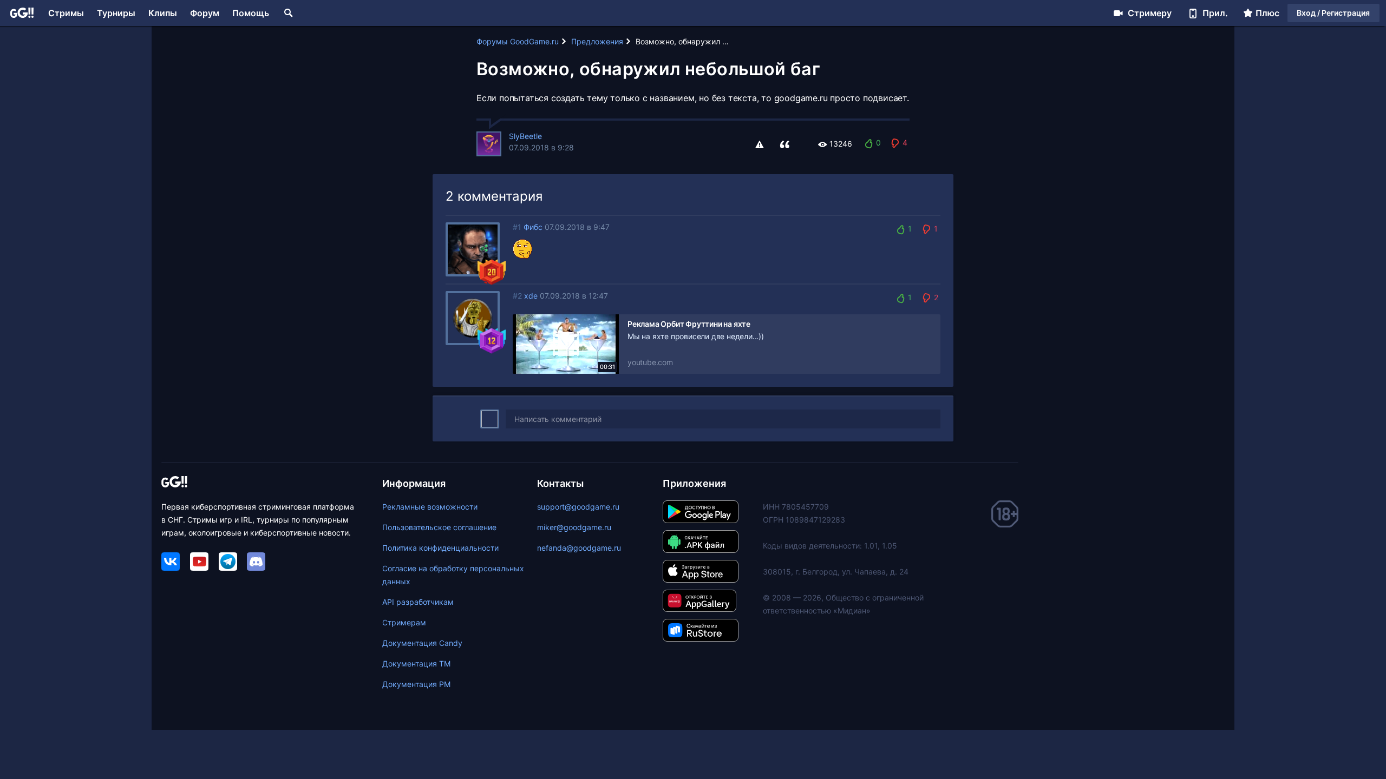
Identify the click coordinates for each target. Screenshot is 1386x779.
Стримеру (1150, 13)
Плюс (1267, 13)
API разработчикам (418, 601)
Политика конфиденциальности (440, 547)
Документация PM (416, 684)
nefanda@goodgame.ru (579, 547)
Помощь (250, 13)
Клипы (162, 13)
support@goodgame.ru (578, 506)
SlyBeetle (525, 136)
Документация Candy (422, 643)
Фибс (533, 227)
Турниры (116, 13)
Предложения (597, 41)
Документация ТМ (416, 663)
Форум (204, 13)
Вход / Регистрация (1333, 12)
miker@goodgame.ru (574, 527)
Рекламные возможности (430, 506)
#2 (517, 295)
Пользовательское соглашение (439, 527)
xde (531, 295)
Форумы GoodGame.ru (517, 41)
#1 (517, 227)
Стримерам (404, 622)
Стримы (66, 13)
